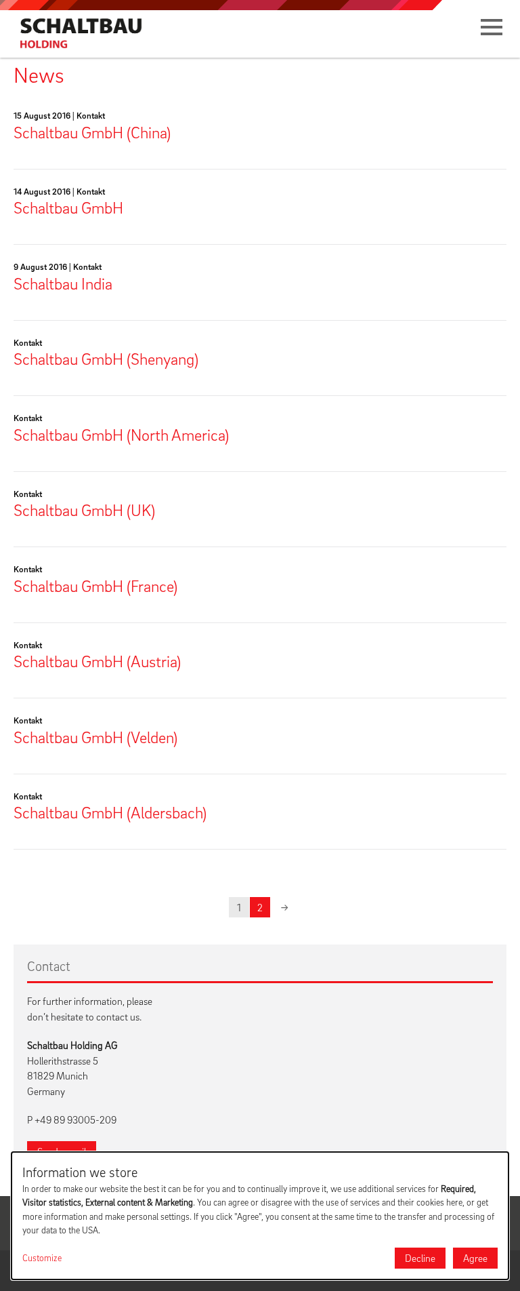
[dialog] (260, 1215)
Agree (475, 1258)
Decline (420, 1258)
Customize (42, 1257)
